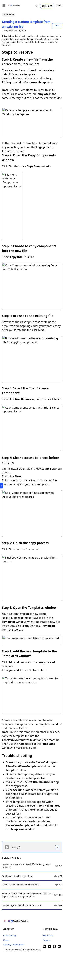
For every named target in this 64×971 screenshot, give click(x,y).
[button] (57, 847)
